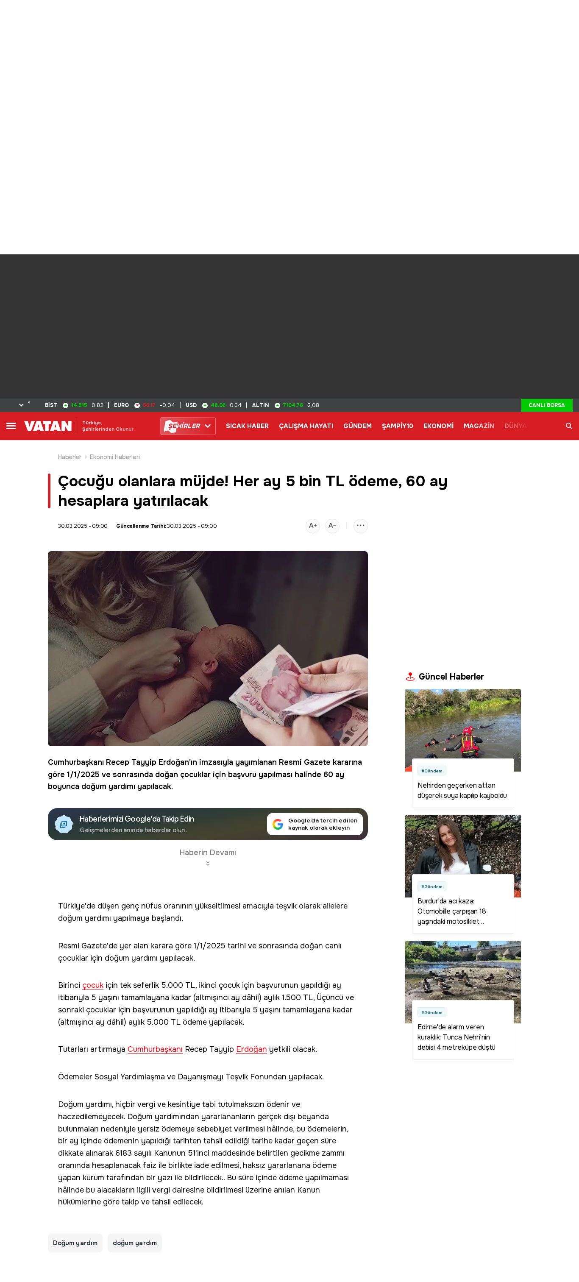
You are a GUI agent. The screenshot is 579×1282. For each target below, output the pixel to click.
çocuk (92, 985)
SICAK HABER (247, 426)
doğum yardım (135, 1243)
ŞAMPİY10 (397, 426)
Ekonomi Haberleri (115, 457)
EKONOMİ (438, 426)
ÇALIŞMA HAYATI (306, 426)
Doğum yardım (75, 1243)
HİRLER (184, 426)
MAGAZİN (479, 426)
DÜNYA (515, 426)
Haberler (70, 457)
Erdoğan (174, 762)
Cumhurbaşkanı (76, 762)
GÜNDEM (357, 426)
